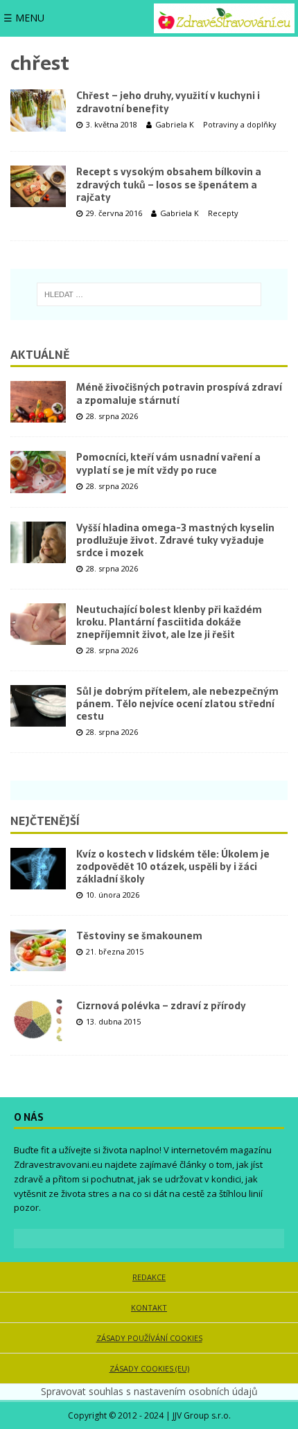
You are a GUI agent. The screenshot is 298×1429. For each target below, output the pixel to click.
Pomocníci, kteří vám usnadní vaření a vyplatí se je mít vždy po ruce (168, 463)
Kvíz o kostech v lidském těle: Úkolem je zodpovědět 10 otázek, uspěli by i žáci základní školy (173, 866)
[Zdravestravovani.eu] (224, 18)
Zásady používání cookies (149, 1338)
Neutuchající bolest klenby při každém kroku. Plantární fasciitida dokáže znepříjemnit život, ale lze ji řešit (169, 622)
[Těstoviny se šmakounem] (38, 950)
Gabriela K (174, 124)
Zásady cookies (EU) (149, 1368)
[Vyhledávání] (149, 294)
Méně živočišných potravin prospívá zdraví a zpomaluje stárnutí (179, 393)
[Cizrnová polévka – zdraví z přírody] (38, 1020)
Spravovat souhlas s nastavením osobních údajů (149, 1391)
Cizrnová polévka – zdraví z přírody (161, 1005)
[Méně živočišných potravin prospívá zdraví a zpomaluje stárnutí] (38, 402)
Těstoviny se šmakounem (139, 935)
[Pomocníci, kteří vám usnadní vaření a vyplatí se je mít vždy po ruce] (38, 471)
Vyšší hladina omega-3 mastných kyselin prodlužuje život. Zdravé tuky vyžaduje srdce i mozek (175, 540)
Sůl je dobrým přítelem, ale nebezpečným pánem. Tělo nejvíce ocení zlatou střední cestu (177, 704)
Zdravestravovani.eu (58, 1164)
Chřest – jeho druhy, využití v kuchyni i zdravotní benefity (168, 102)
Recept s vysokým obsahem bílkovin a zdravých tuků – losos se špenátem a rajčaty (168, 184)
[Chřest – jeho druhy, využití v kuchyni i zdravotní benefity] (38, 110)
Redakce (149, 1277)
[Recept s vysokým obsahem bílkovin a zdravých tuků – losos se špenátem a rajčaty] (38, 186)
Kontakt (149, 1307)
